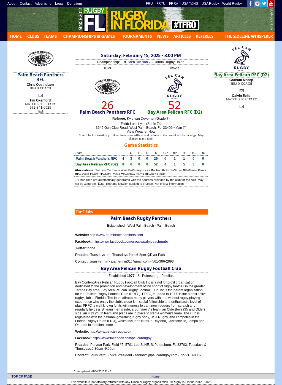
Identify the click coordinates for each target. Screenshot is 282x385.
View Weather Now (141, 131)
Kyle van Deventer (140, 119)
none (91, 248)
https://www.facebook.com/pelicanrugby (122, 338)
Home (155, 376)
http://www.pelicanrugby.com (111, 331)
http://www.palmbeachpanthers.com (116, 235)
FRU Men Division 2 (136, 62)
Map (178, 128)
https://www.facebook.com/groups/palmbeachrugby (131, 242)
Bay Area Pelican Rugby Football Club (141, 268)
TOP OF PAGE (22, 376)
